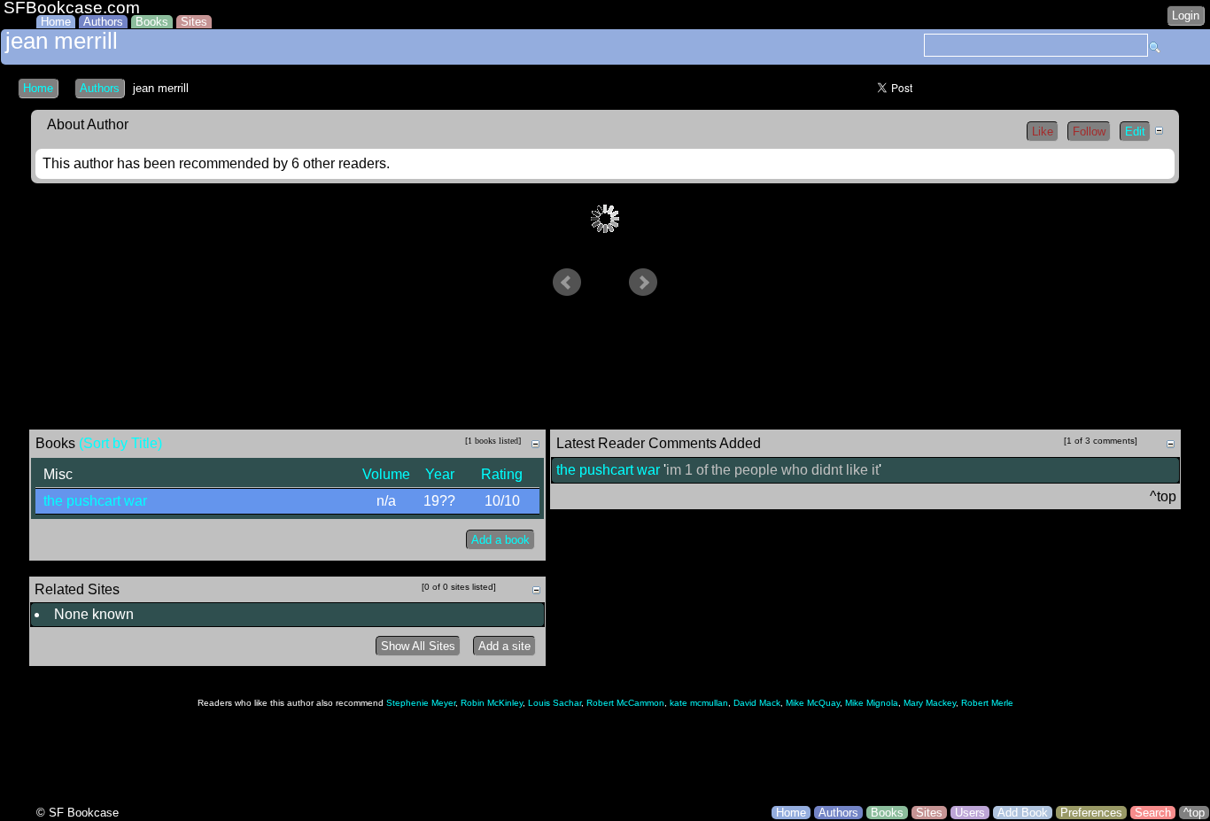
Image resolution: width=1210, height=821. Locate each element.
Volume (386, 474)
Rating (502, 474)
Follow (1089, 131)
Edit (1135, 131)
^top (1194, 812)
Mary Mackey (930, 703)
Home (56, 21)
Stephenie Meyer (420, 703)
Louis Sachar (554, 703)
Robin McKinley (492, 703)
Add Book (1022, 812)
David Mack (756, 703)
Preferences (1091, 812)
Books (152, 21)
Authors (103, 21)
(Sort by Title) (120, 443)
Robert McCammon (625, 703)
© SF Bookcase (77, 812)
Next (643, 282)
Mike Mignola (871, 703)
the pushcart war (95, 500)
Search (1153, 812)
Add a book (500, 539)
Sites (194, 21)
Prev (567, 282)
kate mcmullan (699, 703)
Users (970, 812)
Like (1042, 131)
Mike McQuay (813, 703)
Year (439, 474)
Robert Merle (987, 703)
